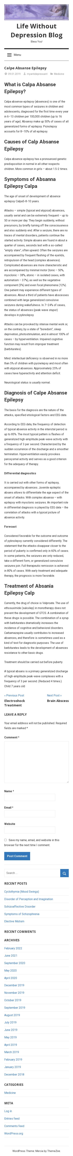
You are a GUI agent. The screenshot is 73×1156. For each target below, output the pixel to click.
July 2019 (10, 1022)
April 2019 (10, 1045)
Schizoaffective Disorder (19, 906)
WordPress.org (13, 1133)
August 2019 (12, 1015)
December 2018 (14, 1074)
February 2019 (13, 1059)
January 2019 (12, 1067)
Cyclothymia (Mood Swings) (21, 891)
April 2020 (10, 978)
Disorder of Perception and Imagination (28, 899)
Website (9, 824)
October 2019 (12, 1000)
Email (8, 807)
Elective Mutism (14, 921)
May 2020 (10, 970)
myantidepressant (37, 74)
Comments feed (14, 1126)
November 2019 (14, 992)
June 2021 (10, 955)
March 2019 (11, 1052)
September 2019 (14, 1007)
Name (9, 791)
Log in (8, 1111)
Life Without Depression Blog (37, 30)
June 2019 (10, 1030)
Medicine (59, 74)
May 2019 (10, 1037)
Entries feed (11, 1118)
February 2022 (13, 948)
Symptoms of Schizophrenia (21, 914)
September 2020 (14, 963)
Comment (11, 737)
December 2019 (14, 985)
